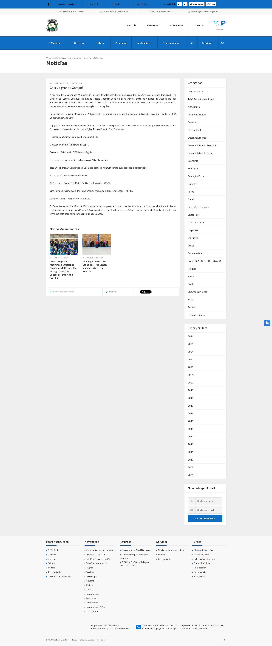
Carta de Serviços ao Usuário (99, 550)
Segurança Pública (197, 291)
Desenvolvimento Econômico (203, 145)
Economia (193, 160)
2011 (190, 451)
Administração (195, 91)
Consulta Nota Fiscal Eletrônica (136, 550)
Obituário (193, 237)
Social (191, 299)
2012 (190, 444)
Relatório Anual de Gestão (98, 559)
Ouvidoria (176, 25)
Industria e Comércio (199, 207)
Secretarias (53, 559)
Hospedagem (200, 567)
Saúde (191, 284)
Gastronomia (200, 572)
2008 (190, 475)
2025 (190, 344)
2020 (190, 382)
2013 (190, 436)
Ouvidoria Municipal (66, 4)
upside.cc (101, 640)
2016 (190, 413)
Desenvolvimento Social (200, 153)
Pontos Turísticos (202, 563)
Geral (191, 199)
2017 (190, 405)
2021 (190, 374)
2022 (190, 367)
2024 (190, 351)
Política (192, 268)
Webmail (115, 4)
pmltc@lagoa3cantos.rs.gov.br (164, 628)
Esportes (77, 58)
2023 (190, 359)
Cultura (99, 43)
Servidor (207, 43)
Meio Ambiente (196, 222)
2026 (190, 336)
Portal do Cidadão (139, 4)
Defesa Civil (194, 130)
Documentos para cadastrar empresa (134, 556)
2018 (190, 398)
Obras (191, 245)
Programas (121, 43)
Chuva (218, 29)
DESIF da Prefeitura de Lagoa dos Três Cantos (134, 564)
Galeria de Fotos (201, 554)
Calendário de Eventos (204, 559)
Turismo (192, 307)
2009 (190, 467)
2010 (190, 459)
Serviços (90, 572)
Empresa (153, 25)
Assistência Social (197, 114)
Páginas (89, 567)
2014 (190, 428)
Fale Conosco (92, 602)
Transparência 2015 (95, 607)
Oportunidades (196, 253)
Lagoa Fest (193, 214)
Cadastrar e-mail (205, 518)
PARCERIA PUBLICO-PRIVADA (204, 261)
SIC (192, 43)
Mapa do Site (94, 4)
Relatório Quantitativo (96, 563)
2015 (190, 421)
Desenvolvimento (197, 137)
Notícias (51, 567)
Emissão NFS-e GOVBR (96, 554)
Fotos (191, 191)
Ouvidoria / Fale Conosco (59, 576)
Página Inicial (66, 58)
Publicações (143, 43)
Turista (198, 25)
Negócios (193, 230)
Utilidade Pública (196, 314)
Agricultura (194, 106)
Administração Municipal (201, 99)
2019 (190, 390)
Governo (79, 43)
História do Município (203, 550)
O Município (55, 43)
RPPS (191, 276)
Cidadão (131, 25)
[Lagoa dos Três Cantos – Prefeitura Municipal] (52, 25)
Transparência (171, 43)
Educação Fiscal (196, 176)
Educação (193, 168)
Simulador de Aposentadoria (171, 550)
